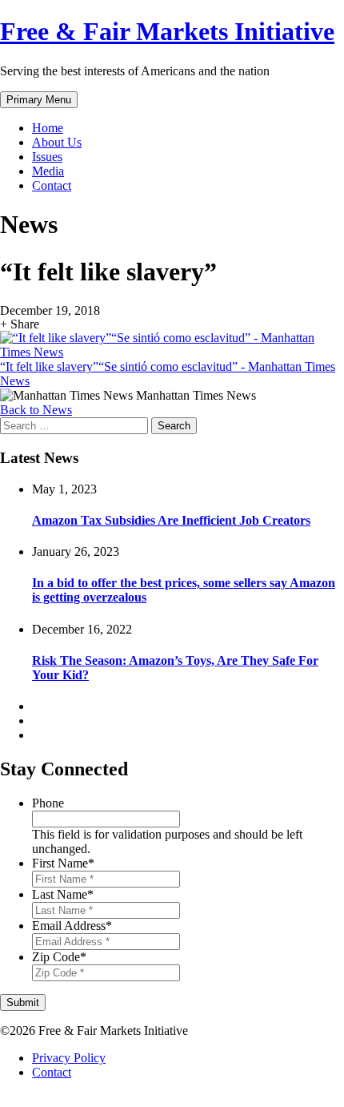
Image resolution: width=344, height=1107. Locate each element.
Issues (47, 156)
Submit (22, 1002)
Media (48, 171)
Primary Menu (38, 100)
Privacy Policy (69, 1058)
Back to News (36, 410)
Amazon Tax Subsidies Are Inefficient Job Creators (171, 520)
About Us (57, 142)
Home (47, 128)
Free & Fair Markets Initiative (167, 31)
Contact (51, 185)
